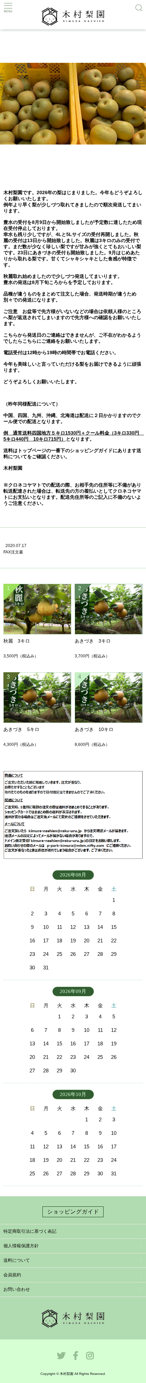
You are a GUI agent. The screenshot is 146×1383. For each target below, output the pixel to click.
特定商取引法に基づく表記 (29, 1231)
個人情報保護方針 (21, 1245)
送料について (16, 1260)
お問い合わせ (16, 1289)
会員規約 (12, 1274)
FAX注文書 (13, 552)
